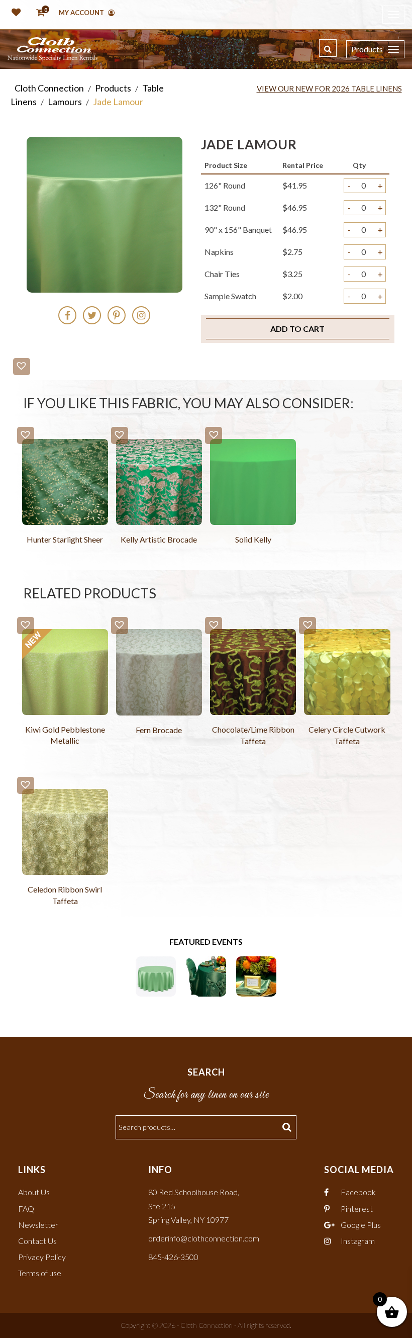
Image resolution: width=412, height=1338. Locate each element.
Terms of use (39, 1273)
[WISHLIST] (14, 13)
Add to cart (297, 328)
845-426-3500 (173, 1257)
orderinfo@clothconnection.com (203, 1238)
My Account (82, 13)
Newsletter (38, 1224)
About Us (34, 1192)
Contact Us (37, 1240)
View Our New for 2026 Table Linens (329, 88)
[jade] (156, 975)
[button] (21, 366)
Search (288, 1127)
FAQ (26, 1208)
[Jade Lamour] (206, 975)
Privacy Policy (42, 1257)
